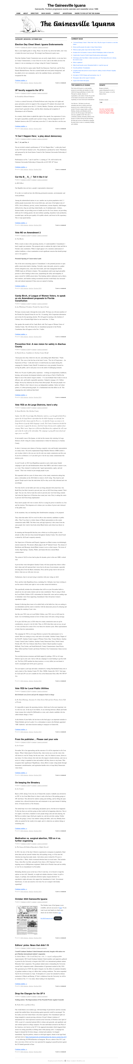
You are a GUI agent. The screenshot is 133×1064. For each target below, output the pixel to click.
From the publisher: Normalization (81, 68)
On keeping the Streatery (28, 782)
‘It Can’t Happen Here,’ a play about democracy (38, 135)
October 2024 (37, 83)
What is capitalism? (78, 62)
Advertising (67, 13)
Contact (57, 13)
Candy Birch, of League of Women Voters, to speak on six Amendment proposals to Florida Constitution (40, 298)
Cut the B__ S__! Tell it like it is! (31, 176)
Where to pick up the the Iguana (87, 13)
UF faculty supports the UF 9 (29, 90)
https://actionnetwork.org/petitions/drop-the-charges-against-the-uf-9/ (46, 1037)
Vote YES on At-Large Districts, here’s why (36, 404)
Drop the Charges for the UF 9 (30, 993)
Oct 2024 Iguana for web (47, 918)
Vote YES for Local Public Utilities (32, 688)
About (25, 13)
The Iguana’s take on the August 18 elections (84, 78)
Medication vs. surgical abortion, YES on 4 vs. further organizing (38, 839)
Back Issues (46, 13)
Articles (31, 83)
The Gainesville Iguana (66, 5)
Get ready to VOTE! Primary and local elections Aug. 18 (87, 75)
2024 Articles (24, 83)
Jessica (35, 47)
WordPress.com (81, 1061)
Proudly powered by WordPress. (56, 1061)
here (60, 908)
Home (18, 13)
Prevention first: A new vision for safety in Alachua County (40, 345)
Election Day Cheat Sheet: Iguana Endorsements (39, 44)
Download (57, 918)
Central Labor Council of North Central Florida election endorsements (90, 55)
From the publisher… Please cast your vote (36, 739)
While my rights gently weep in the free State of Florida (87, 49)
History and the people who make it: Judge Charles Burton (87, 47)
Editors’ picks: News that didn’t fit (32, 945)
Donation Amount (103, 99)
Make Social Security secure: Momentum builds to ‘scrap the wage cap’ (90, 65)
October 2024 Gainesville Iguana (31, 898)
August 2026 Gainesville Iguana (81, 80)
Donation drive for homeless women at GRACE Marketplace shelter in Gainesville (93, 52)
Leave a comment (43, 47)
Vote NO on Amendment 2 (28, 232)
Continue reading (21, 80)
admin (34, 948)
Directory (35, 13)
